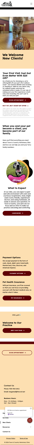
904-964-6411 (14, 389)
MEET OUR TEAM (16, 330)
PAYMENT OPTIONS (16, 273)
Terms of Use (24, 438)
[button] (29, 420)
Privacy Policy (10, 438)
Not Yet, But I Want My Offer (14, 106)
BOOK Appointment (16, 100)
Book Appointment (16, 353)
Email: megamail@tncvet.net (14, 392)
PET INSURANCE (16, 298)
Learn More (16, 213)
